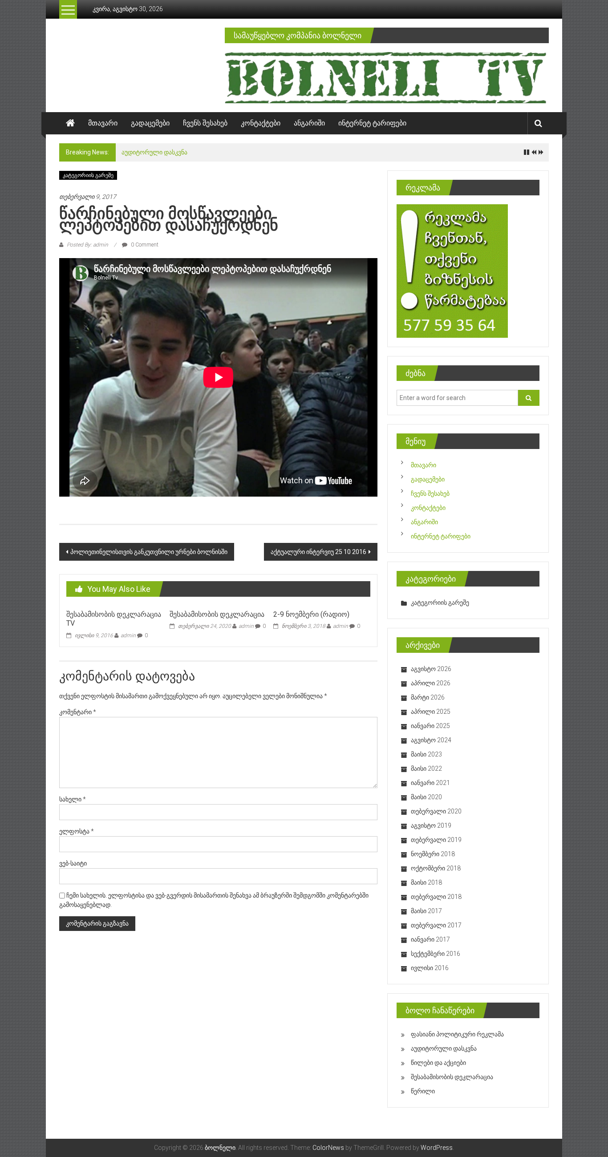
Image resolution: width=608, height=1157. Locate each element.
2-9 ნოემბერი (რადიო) (311, 614)
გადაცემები (150, 123)
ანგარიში (309, 123)
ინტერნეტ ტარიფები (372, 123)
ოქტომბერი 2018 (436, 868)
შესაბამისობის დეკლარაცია (217, 614)
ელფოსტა (76, 831)
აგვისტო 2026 (431, 668)
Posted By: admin (87, 245)
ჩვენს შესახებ (205, 123)
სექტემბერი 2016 (435, 953)
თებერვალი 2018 (436, 896)
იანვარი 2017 (430, 939)
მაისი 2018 (426, 882)
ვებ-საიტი (73, 863)
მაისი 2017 (426, 910)
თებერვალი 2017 (436, 925)
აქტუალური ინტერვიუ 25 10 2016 (318, 551)
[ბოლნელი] (70, 123)
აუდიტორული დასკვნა (154, 152)
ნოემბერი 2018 (433, 854)
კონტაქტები (260, 123)
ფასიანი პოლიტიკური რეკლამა (457, 1034)
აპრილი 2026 (430, 683)
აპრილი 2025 (430, 711)
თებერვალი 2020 (436, 811)
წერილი (423, 1091)
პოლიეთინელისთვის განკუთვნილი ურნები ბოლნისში (148, 551)
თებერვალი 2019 (436, 839)
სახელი (72, 799)
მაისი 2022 (426, 768)
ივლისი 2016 (430, 967)
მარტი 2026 (428, 697)
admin (128, 635)
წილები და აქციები (438, 1062)
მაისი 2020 (426, 797)
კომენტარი (77, 712)
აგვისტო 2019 (431, 825)
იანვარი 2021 (430, 782)
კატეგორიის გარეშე (88, 175)
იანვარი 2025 (430, 725)
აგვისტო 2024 (431, 740)
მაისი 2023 (426, 754)
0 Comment (144, 245)
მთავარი (103, 123)
